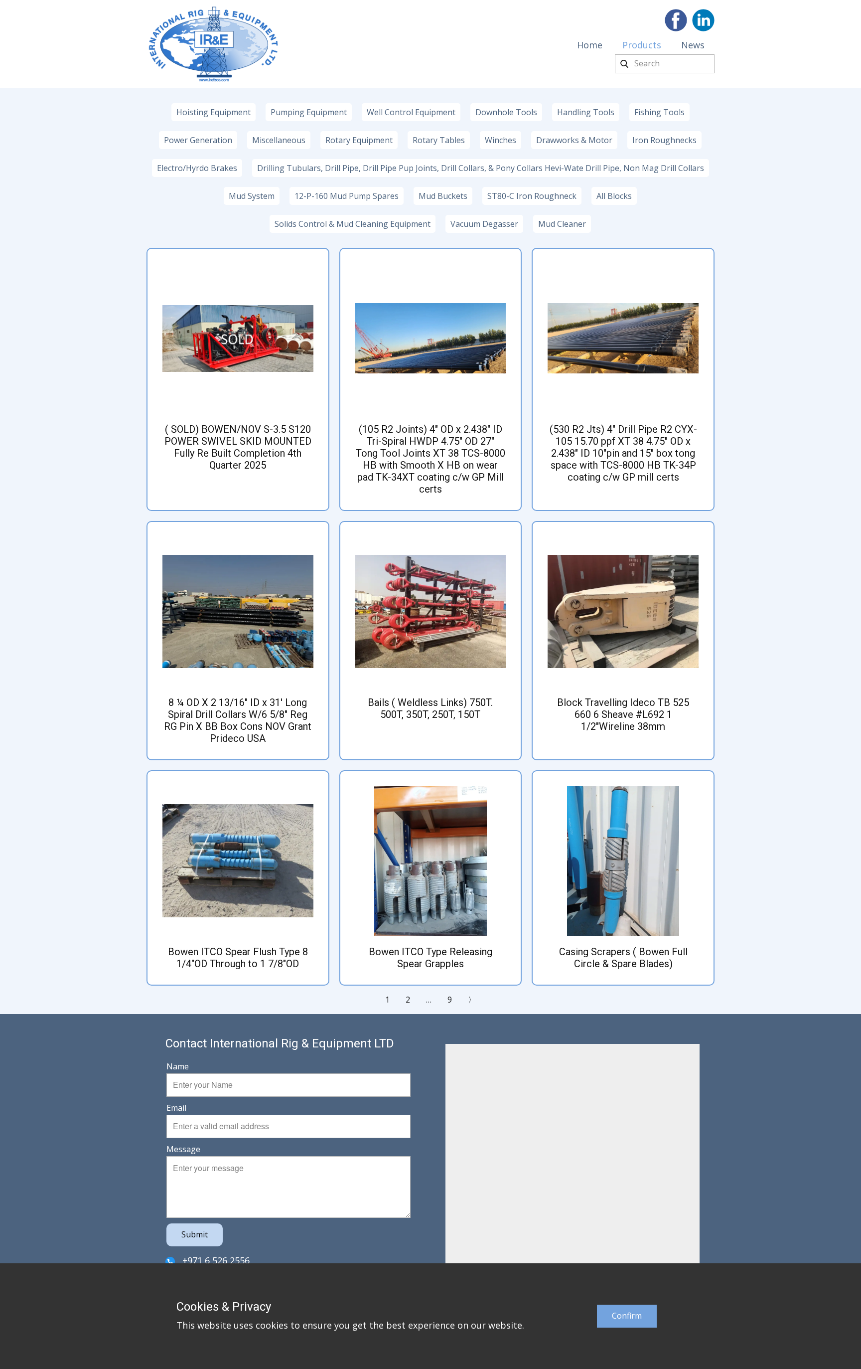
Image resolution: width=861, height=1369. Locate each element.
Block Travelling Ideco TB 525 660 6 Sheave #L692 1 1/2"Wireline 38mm (623, 714)
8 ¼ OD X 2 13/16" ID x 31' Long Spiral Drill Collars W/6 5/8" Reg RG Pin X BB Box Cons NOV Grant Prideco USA (237, 720)
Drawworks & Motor (574, 140)
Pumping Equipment (309, 112)
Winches (500, 140)
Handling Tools (585, 112)
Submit (194, 1234)
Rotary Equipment (359, 140)
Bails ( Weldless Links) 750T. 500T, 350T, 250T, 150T (430, 708)
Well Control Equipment (411, 112)
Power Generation (198, 140)
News (693, 45)
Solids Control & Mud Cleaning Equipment (352, 224)
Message (183, 1149)
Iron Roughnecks (664, 140)
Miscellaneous (278, 140)
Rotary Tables (439, 140)
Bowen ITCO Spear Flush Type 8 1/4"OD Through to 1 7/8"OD (238, 958)
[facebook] (676, 20)
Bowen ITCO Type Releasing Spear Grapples (430, 958)
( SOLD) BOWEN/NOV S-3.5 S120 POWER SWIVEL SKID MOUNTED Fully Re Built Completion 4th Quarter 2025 (237, 447)
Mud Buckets (443, 196)
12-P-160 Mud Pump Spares (346, 196)
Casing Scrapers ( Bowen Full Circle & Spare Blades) (623, 958)
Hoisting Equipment (213, 112)
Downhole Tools (506, 112)
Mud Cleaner (562, 224)
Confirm (627, 1315)
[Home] (213, 44)
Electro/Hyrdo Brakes (197, 168)
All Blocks (614, 196)
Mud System (252, 196)
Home (589, 45)
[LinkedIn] (703, 20)
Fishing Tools (659, 112)
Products (641, 45)
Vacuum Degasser (484, 224)
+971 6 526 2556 (215, 1260)
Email (176, 1107)
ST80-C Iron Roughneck (531, 196)
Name (177, 1066)
